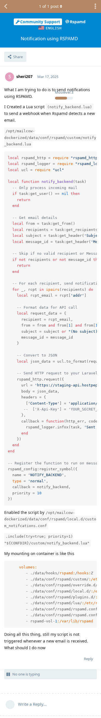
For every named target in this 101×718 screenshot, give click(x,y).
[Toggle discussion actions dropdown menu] (95, 6)
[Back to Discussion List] (5, 6)
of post (49, 6)
